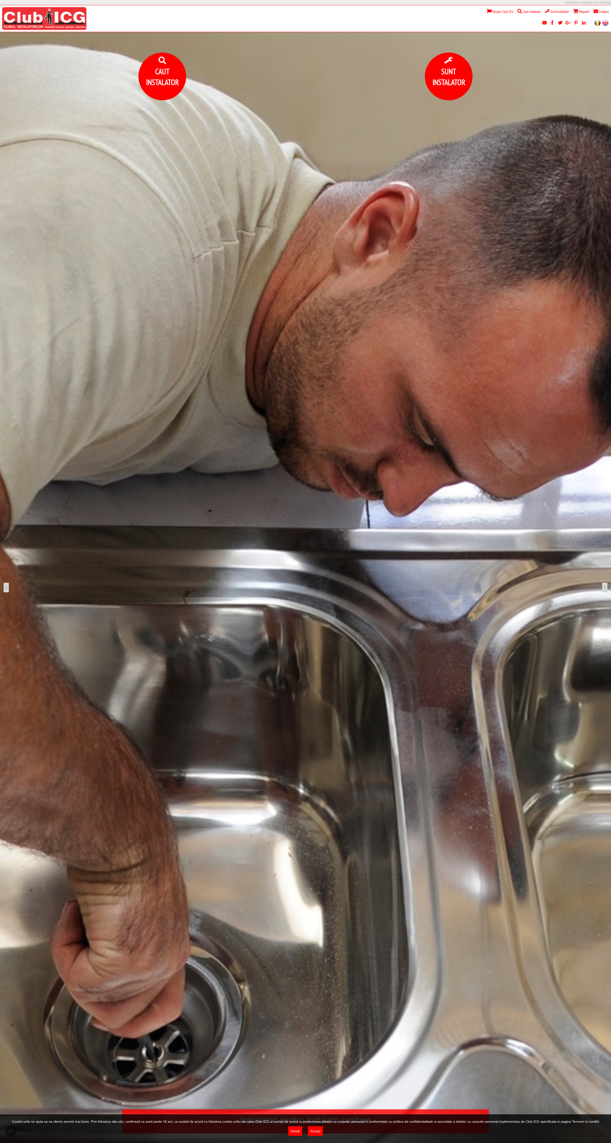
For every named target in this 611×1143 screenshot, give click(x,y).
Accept (315, 1131)
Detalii (295, 1131)
